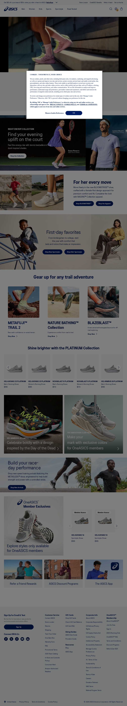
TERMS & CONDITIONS (88, 104)
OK (74, 113)
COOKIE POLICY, (70, 104)
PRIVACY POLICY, (56, 104)
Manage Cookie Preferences (54, 113)
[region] (64, 95)
